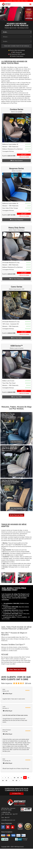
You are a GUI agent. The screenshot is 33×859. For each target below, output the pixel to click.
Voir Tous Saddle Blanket (17, 475)
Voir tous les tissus (17, 515)
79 (13, 780)
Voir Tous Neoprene (17, 219)
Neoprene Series (16, 168)
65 (6, 780)
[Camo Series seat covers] (16, 305)
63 (28, 777)
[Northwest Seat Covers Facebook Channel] (3, 827)
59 (14, 777)
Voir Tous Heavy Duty (17, 279)
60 (18, 777)
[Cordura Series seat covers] (16, 128)
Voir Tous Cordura (17, 160)
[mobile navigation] (30, 4)
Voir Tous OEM (17, 397)
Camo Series (16, 286)
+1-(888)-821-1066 (5, 812)
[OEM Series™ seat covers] (16, 364)
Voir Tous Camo (17, 338)
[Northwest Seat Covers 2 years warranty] (28, 826)
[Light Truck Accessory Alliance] (26, 809)
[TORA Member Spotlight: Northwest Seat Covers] (20, 826)
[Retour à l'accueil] (7, 4)
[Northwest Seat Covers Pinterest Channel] (8, 827)
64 (3, 780)
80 (16, 780)
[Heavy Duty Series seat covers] (16, 246)
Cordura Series (16, 109)
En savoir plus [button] (16, 793)
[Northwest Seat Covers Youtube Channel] (12, 827)
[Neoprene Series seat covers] (16, 187)
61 (21, 777)
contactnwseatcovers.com (8, 820)
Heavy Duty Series (16, 227)
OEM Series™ (16, 345)
